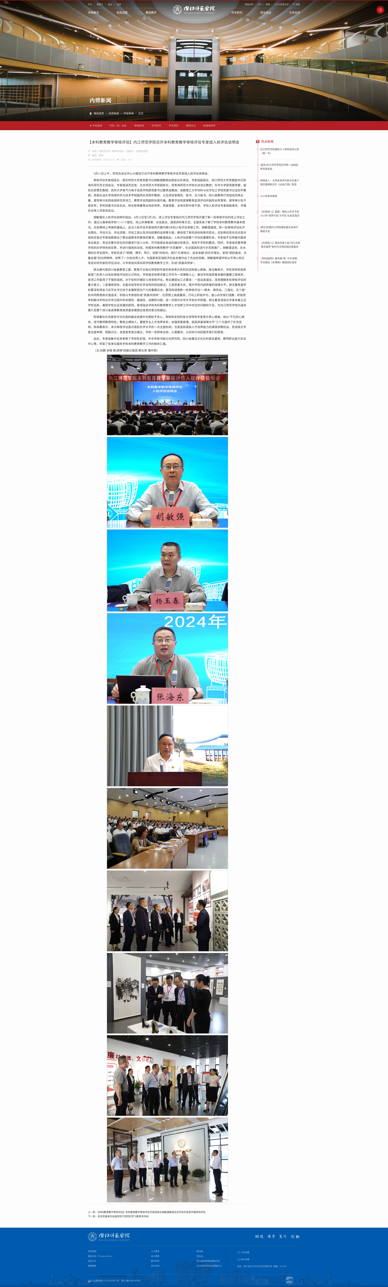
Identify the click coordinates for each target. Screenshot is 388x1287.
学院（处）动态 (118, 125)
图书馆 (200, 1251)
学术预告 (174, 125)
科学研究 (236, 12)
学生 (90, 4)
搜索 (298, 4)
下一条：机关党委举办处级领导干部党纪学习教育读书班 (118, 1216)
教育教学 (151, 12)
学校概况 (93, 12)
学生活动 (155, 1266)
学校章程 (92, 1251)
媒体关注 (191, 125)
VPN (259, 4)
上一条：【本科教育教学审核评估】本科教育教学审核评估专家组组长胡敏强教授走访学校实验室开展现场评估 (147, 1212)
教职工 (100, 4)
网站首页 (99, 113)
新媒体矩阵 (209, 125)
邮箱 (268, 4)
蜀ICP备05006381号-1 (131, 1281)
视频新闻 (139, 125)
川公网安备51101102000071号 (105, 1281)
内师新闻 (114, 113)
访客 (119, 4)
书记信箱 (244, 1252)
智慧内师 (249, 4)
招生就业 (265, 12)
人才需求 (155, 1251)
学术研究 (156, 125)
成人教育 (155, 1256)
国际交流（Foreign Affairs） (101, 1256)
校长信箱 (244, 1259)
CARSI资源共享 (281, 4)
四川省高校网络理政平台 (208, 1261)
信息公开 (92, 1261)
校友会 (200, 1256)
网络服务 (92, 1266)
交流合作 (294, 12)
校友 (110, 4)
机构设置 (122, 12)
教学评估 (155, 1261)
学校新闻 (129, 113)
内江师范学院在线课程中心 (209, 1266)
